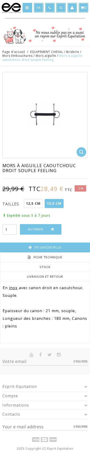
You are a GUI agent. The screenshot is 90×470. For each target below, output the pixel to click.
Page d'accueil (13, 52)
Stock (45, 267)
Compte (10, 395)
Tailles (11, 204)
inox (13, 287)
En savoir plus (48, 247)
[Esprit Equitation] (11, 8)
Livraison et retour (45, 276)
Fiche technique (48, 257)
